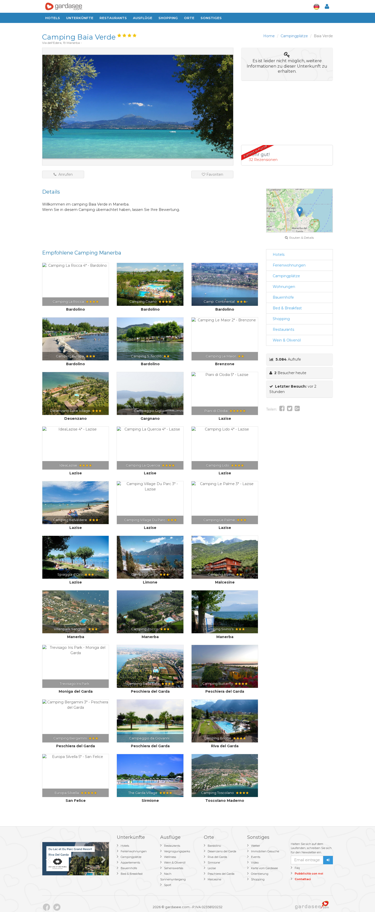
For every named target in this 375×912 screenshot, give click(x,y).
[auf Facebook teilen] (282, 409)
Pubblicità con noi (309, 873)
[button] (299, 212)
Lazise (212, 868)
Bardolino (214, 845)
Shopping (168, 18)
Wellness (170, 857)
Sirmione (214, 862)
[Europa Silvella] (75, 756)
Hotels (52, 18)
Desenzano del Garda (222, 851)
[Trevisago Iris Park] (75, 650)
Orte (189, 18)
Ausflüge (142, 18)
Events (255, 857)
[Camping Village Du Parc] (150, 486)
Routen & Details (301, 237)
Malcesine (214, 879)
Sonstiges (211, 18)
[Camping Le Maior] (225, 320)
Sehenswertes (173, 868)
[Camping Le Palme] (225, 484)
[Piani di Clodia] (225, 374)
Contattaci (303, 879)
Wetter (255, 845)
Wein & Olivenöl (287, 340)
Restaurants (113, 18)
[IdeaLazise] (75, 429)
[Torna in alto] (360, 897)
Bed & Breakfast (287, 308)
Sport (167, 885)
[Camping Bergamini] (75, 705)
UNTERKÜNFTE (79, 18)
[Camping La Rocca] (75, 265)
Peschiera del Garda (221, 874)
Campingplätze (286, 276)
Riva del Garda (217, 857)
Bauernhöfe (283, 297)
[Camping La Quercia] (150, 429)
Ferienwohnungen (289, 265)
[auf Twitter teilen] (289, 409)
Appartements (130, 862)
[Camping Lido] (225, 429)
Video (255, 862)
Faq (297, 868)
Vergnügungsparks (177, 851)
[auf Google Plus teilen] (297, 409)
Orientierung (259, 874)
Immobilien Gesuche (265, 851)
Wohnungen (284, 286)
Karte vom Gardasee (264, 868)
